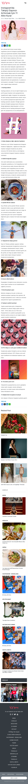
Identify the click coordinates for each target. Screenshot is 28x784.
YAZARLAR (14, 767)
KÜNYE (3, 774)
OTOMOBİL (14, 756)
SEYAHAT (14, 729)
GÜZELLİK (14, 721)
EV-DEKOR (14, 726)
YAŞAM (14, 742)
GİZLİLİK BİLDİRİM (19, 774)
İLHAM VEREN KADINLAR (14, 734)
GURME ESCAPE (14, 740)
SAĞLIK (14, 748)
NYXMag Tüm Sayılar (14, 732)
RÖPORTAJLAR (14, 753)
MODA (14, 718)
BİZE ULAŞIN (14, 778)
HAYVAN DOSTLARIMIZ (14, 764)
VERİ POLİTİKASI (10, 774)
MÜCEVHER (14, 723)
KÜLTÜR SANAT (14, 745)
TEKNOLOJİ (14, 751)
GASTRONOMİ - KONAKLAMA (14, 737)
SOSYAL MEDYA (14, 762)
